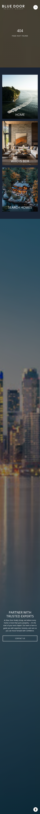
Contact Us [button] (20, 638)
